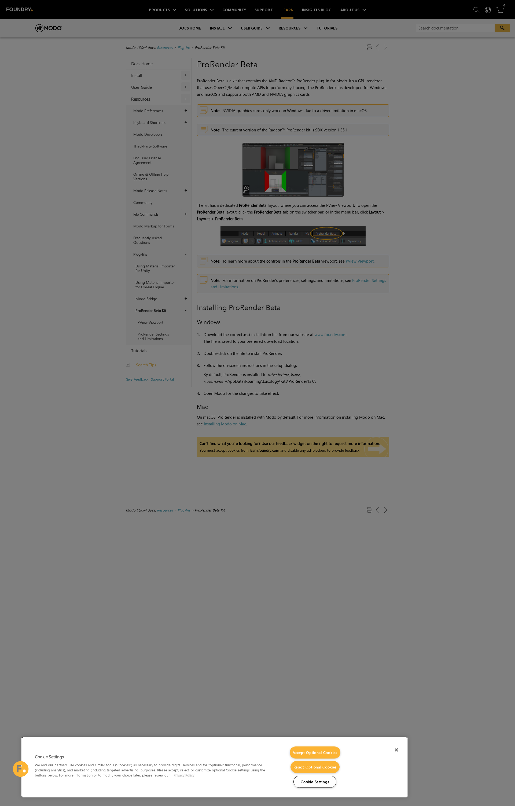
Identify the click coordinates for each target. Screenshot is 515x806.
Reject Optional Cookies (315, 767)
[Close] (396, 750)
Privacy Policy (184, 775)
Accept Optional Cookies (315, 752)
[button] (20, 769)
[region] (214, 767)
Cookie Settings (315, 781)
